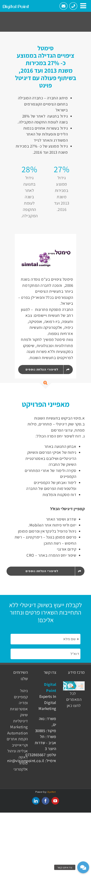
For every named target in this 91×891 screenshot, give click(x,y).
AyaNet (51, 791)
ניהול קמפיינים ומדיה (21, 696)
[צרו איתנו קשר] (83, 867)
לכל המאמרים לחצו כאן (74, 699)
